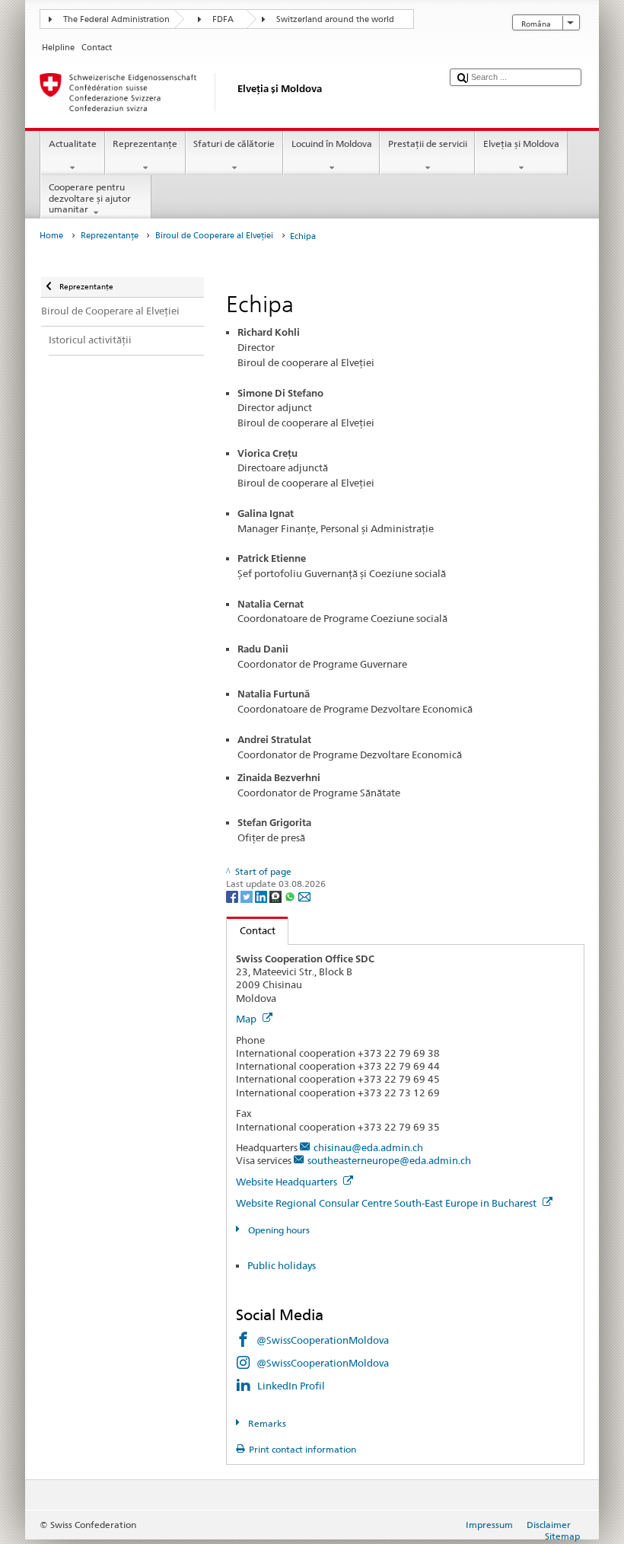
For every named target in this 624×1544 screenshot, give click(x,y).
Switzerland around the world (335, 19)
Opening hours (277, 1230)
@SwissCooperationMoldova (322, 1340)
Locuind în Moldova (331, 143)
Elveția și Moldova (521, 143)
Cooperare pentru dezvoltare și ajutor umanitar (90, 198)
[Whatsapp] (291, 895)
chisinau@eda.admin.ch (368, 1147)
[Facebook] (233, 895)
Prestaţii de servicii (427, 143)
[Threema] (276, 895)
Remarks (265, 1423)
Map (247, 1019)
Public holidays (281, 1265)
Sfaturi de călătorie (234, 143)
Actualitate (73, 143)
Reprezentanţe (145, 143)
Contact (251, 930)
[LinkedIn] (262, 895)
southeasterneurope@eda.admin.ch (389, 1160)
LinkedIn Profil (291, 1386)
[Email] (304, 895)
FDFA (223, 19)
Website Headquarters (287, 1182)
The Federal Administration (116, 19)
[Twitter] (247, 895)
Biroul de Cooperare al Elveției (214, 236)
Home (51, 236)
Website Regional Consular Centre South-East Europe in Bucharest (387, 1203)
